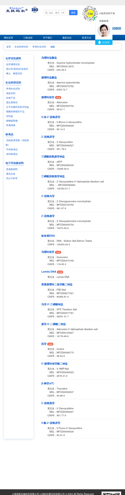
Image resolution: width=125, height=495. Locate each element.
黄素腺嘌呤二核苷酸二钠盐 (57, 284)
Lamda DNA (48, 271)
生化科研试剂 (21, 46)
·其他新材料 (12, 169)
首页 (8, 46)
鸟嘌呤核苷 (47, 252)
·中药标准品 (12, 149)
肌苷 (44, 344)
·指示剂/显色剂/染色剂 (17, 68)
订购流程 (28, 37)
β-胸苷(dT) (47, 383)
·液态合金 (10, 173)
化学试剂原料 (13, 58)
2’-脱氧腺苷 (48, 216)
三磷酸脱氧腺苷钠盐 (53, 156)
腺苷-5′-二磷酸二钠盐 (53, 324)
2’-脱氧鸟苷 (48, 196)
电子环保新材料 (15, 163)
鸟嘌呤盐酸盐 (49, 57)
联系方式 (86, 37)
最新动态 (67, 37)
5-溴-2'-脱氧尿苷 (50, 117)
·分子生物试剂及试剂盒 (17, 106)
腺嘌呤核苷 (47, 97)
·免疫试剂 (10, 93)
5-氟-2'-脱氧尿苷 (50, 423)
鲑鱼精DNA (48, 235)
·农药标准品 (12, 153)
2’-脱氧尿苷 (48, 136)
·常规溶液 (10, 125)
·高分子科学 (12, 178)
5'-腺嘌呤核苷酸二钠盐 (54, 363)
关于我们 (47, 37)
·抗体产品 (10, 97)
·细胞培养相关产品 (15, 111)
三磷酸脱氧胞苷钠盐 (53, 176)
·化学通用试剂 (13, 64)
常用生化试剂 (39, 46)
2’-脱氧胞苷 (48, 403)
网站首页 (8, 37)
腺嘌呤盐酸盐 (49, 77)
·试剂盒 (9, 116)
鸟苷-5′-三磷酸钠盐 (52, 304)
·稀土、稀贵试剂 (14, 73)
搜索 (73, 12)
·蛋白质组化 (12, 102)
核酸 (52, 46)
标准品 (9, 134)
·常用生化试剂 (13, 88)
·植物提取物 (12, 120)
